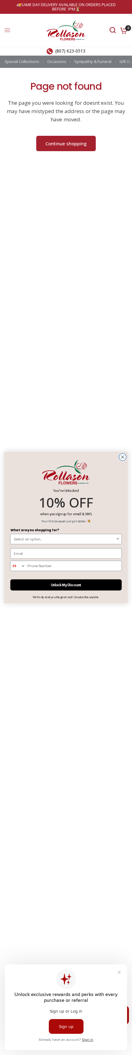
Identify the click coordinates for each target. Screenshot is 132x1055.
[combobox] (65, 539)
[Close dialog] (122, 457)
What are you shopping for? (34, 530)
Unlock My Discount (66, 585)
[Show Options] (118, 539)
